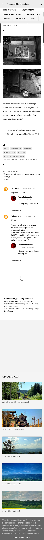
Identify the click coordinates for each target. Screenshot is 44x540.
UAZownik (15, 188)
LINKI (33, 19)
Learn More (18, 537)
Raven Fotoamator (25, 197)
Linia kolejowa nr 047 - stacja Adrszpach (15, 402)
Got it (29, 537)
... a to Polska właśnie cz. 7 (11, 511)
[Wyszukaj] (40, 4)
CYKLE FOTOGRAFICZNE (12, 14)
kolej (6, 149)
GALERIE (6, 19)
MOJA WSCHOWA (28, 10)
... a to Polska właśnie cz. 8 (11, 456)
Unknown (15, 216)
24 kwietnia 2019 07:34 (27, 216)
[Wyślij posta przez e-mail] (4, 146)
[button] (4, 30)
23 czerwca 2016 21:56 (28, 189)
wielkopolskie (9, 152)
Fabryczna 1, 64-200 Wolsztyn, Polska (24, 160)
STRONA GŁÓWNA (9, 10)
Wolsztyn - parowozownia (14, 156)
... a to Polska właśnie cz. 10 (11, 484)
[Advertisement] (22, 346)
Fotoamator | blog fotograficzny (18, 4)
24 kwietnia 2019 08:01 (26, 247)
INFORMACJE (20, 19)
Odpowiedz (16, 210)
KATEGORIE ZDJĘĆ (33, 14)
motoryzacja (16, 149)
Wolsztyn (21, 152)
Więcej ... (6, 179)
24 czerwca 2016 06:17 (26, 200)
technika (27, 149)
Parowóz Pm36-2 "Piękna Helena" (13, 429)
